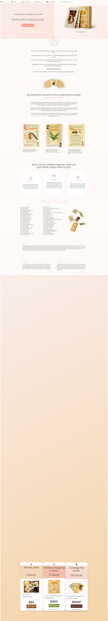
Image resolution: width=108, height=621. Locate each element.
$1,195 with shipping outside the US (76, 609)
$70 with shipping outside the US (31, 609)
